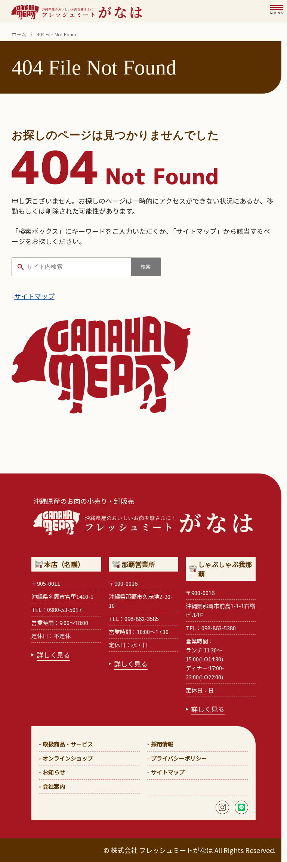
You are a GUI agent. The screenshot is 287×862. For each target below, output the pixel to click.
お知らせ (54, 772)
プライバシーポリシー (179, 758)
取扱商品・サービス (68, 744)
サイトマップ (34, 296)
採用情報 (162, 744)
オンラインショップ (68, 758)
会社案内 (54, 786)
